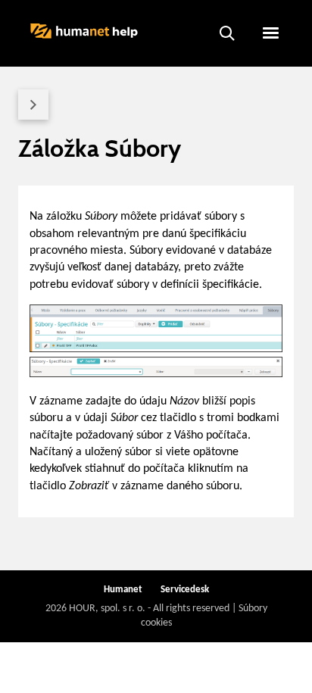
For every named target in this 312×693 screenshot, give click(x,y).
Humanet (123, 590)
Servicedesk (185, 590)
